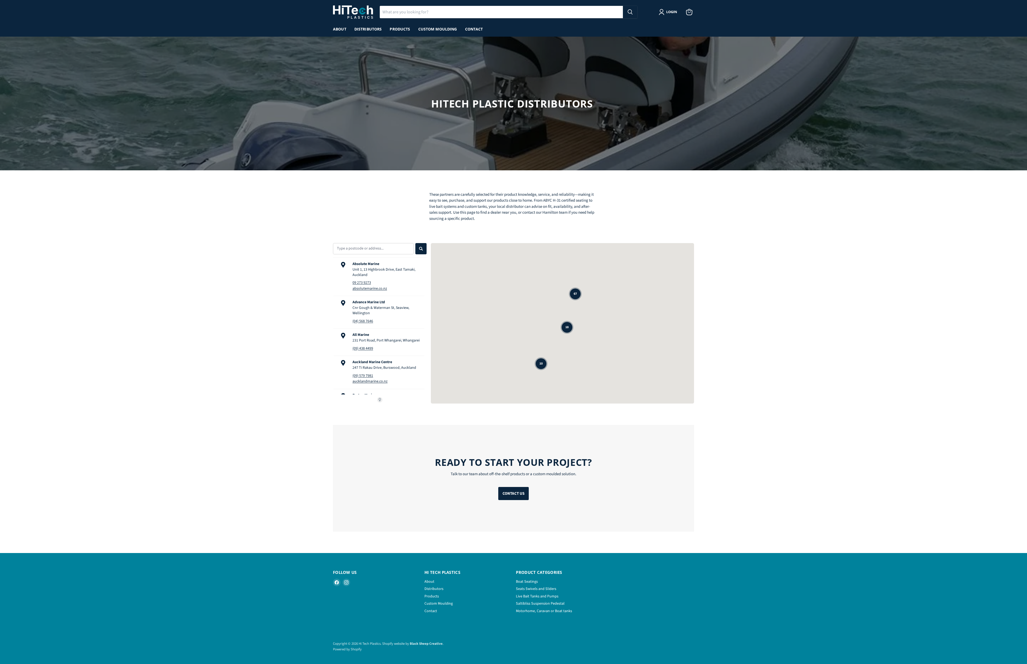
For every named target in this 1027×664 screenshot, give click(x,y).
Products (400, 29)
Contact (474, 29)
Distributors (368, 29)
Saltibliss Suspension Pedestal (540, 603)
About (339, 29)
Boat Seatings (527, 581)
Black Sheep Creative (426, 643)
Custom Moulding (437, 29)
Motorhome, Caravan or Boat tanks (544, 611)
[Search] (630, 12)
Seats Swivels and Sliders (536, 589)
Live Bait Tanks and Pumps (537, 596)
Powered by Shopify (347, 649)
